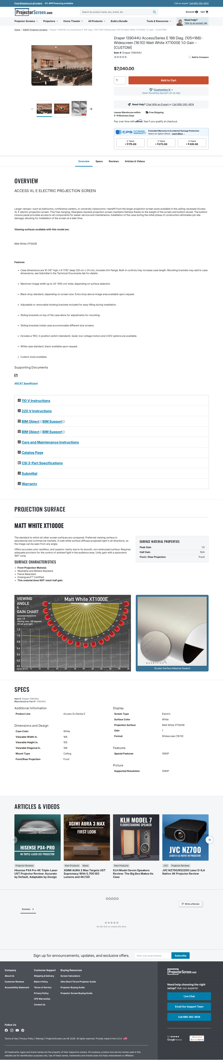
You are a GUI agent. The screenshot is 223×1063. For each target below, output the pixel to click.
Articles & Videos (135, 161)
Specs (99, 161)
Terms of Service (42, 987)
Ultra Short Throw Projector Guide (78, 981)
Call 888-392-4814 (199, 3)
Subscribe (180, 955)
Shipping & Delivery (44, 976)
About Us (9, 976)
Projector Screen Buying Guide (76, 993)
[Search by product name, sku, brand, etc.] (154, 12)
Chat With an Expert (157, 104)
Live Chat (189, 996)
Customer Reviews (14, 981)
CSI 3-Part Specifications (42, 463)
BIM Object (30, 421)
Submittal (29, 473)
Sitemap (40, 1038)
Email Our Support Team (189, 1006)
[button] (205, 12)
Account (190, 12)
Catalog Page (32, 452)
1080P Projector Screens (35, 29)
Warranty (29, 484)
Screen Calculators (70, 976)
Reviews (114, 161)
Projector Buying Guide (73, 987)
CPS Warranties (42, 998)
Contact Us (39, 1004)
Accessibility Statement (17, 987)
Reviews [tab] (26, 909)
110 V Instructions (36, 401)
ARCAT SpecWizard (26, 383)
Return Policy (41, 981)
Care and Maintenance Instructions (50, 442)
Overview (84, 161)
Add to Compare (200, 57)
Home (17, 29)
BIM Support (52, 421)
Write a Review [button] (192, 903)
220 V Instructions (37, 411)
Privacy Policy (41, 993)
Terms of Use (11, 1038)
